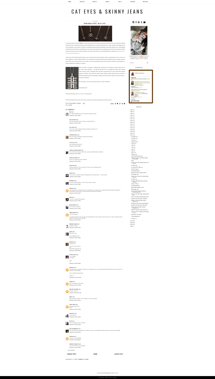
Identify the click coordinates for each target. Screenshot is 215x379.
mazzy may (71, 165)
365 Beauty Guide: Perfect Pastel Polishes (139, 203)
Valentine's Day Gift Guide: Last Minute (139, 198)
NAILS (120, 1)
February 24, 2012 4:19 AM (74, 123)
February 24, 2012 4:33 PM (75, 316)
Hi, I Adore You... (134, 165)
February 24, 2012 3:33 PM (75, 300)
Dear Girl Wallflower (73, 328)
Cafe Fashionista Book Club (137, 156)
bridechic (71, 241)
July (132, 145)
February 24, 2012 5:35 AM (74, 176)
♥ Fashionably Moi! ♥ (135, 170)
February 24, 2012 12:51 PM (75, 292)
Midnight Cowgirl (73, 224)
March (132, 152)
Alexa (70, 197)
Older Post (118, 354)
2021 (131, 118)
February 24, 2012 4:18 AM (74, 115)
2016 (131, 127)
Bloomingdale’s (81, 93)
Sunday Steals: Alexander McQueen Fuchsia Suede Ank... (138, 192)
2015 (131, 129)
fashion (70, 105)
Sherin (70, 296)
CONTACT (82, 1)
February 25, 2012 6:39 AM (74, 339)
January (133, 218)
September (133, 141)
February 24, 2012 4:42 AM (74, 161)
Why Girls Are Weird (73, 289)
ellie (70, 111)
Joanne (71, 173)
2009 (131, 224)
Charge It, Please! (134, 169)
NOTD (132, 160)
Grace (70, 321)
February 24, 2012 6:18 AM (74, 184)
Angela (70, 281)
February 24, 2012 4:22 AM (74, 130)
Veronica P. (71, 313)
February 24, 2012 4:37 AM (74, 138)
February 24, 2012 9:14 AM (74, 237)
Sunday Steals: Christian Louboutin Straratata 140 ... (138, 207)
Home (69, 1)
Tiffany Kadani (72, 212)
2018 (131, 124)
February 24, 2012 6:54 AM (74, 193)
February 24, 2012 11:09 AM (75, 285)
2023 (131, 115)
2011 (131, 220)
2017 (131, 126)
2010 (131, 222)
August (132, 143)
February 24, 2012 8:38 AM (74, 219)
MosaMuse (71, 180)
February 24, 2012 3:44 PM (75, 309)
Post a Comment (71, 350)
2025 (131, 111)
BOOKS (107, 1)
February (133, 154)
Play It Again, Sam (134, 174)
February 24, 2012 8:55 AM (74, 227)
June (132, 147)
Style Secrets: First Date (136, 214)
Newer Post (71, 354)
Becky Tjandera (72, 204)
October (133, 140)
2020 (131, 120)
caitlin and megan (73, 157)
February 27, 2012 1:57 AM (74, 347)
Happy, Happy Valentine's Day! (137, 187)
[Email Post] (83, 103)
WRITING (145, 1)
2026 (131, 109)
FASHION (132, 1)
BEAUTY (95, 1)
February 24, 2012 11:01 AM (75, 277)
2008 (131, 226)
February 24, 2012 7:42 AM (74, 208)
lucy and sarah (72, 119)
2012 (131, 134)
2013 (131, 133)
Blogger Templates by (107, 377)
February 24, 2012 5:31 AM (74, 168)
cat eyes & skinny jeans (107, 11)
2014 (131, 131)
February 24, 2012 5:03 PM (75, 324)
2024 (131, 113)
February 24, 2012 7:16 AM (74, 200)
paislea (70, 231)
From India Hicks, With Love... (137, 167)
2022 (131, 117)
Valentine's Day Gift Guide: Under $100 (139, 205)
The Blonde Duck (73, 134)
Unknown (71, 188)
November (133, 138)
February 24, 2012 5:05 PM (75, 332)
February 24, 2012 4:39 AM (74, 146)
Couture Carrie (72, 254)
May (132, 149)
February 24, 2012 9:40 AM (74, 250)
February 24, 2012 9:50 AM (74, 263)
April (132, 150)
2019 (131, 122)
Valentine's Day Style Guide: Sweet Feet (139, 209)
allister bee (75, 235)
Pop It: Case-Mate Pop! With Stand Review (140, 196)
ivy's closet (71, 127)
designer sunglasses (74, 343)
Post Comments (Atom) (82, 359)
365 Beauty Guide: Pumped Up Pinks (138, 172)
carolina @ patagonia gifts (75, 150)
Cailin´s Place (72, 304)
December (133, 136)
